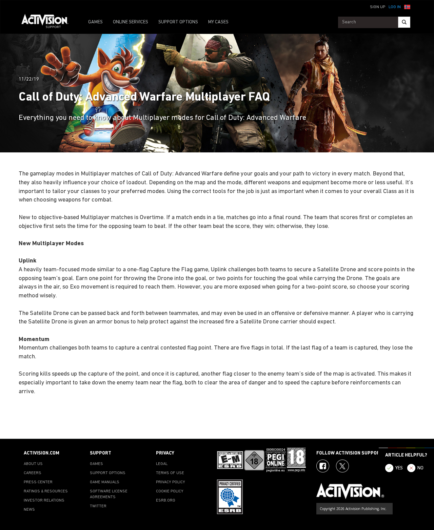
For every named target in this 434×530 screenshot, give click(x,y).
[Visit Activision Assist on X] (342, 466)
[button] (407, 6)
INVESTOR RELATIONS (44, 501)
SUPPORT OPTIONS (178, 22)
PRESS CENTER (38, 482)
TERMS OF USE (170, 473)
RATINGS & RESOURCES (46, 491)
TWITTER (98, 506)
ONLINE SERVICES (130, 22)
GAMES (95, 22)
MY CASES (218, 22)
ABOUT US (33, 464)
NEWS (29, 510)
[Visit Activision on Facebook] (322, 466)
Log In (395, 7)
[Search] (404, 22)
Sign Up (377, 7)
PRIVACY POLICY (170, 482)
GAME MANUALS (104, 482)
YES (399, 468)
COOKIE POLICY (169, 491)
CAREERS (32, 473)
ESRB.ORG (165, 501)
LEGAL (161, 464)
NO (420, 468)
